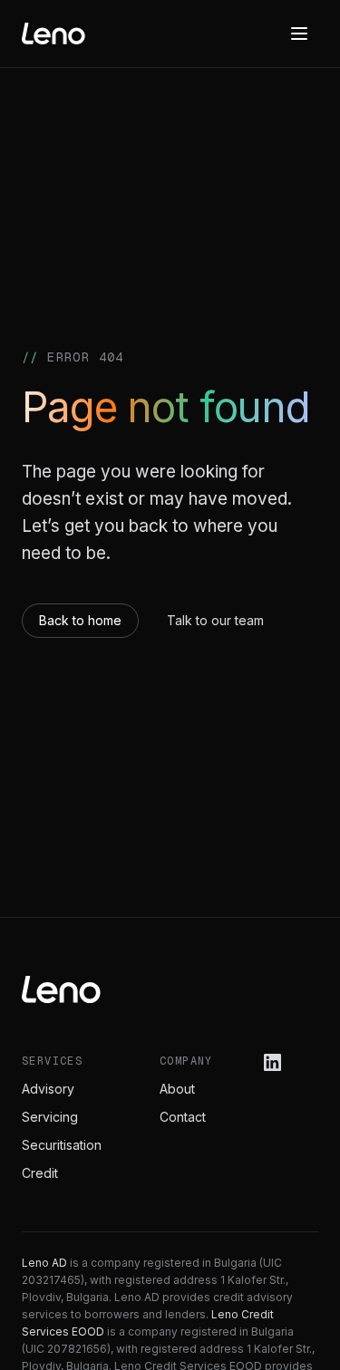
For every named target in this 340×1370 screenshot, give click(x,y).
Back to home (80, 620)
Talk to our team (215, 620)
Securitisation (62, 1145)
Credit (40, 1173)
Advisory (48, 1088)
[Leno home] (53, 33)
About (177, 1088)
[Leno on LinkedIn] (272, 1062)
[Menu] (299, 33)
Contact (183, 1116)
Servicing (50, 1116)
